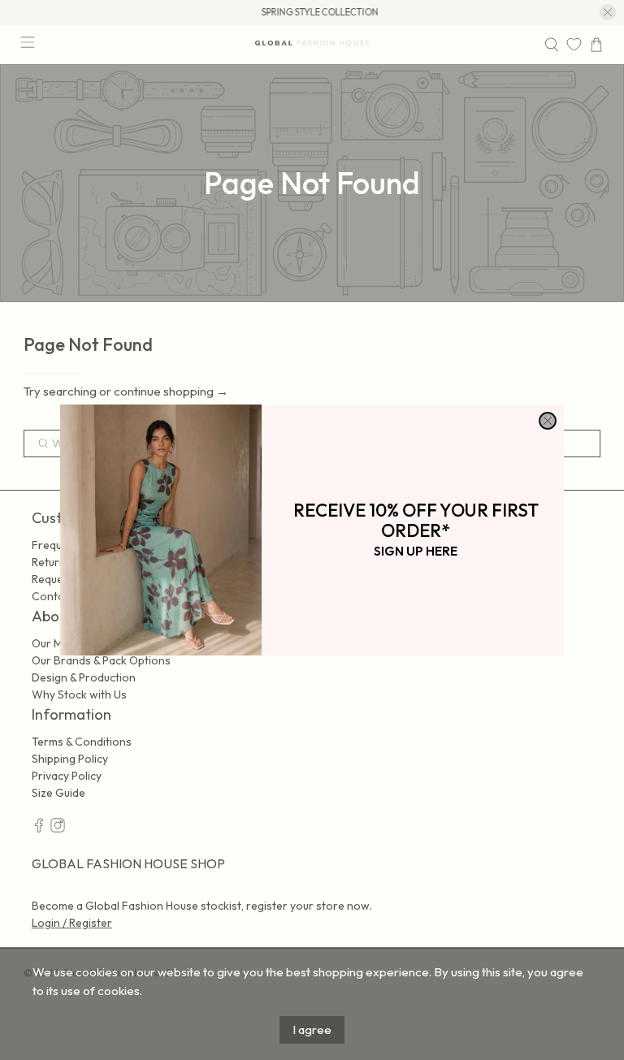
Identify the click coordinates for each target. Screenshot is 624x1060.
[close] (548, 421)
